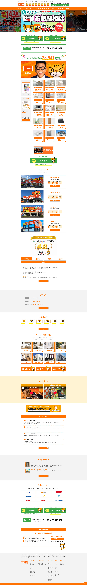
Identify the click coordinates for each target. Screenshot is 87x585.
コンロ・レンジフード (51, 576)
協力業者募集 (62, 564)
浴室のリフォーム (50, 563)
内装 (55, 568)
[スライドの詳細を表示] (43, 21)
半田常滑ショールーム (26, 259)
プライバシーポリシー (33, 575)
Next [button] (67, 21)
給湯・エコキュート (50, 579)
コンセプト (31, 563)
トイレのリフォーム (50, 564)
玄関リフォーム (50, 575)
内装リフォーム (50, 572)
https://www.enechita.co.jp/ (24, 565)
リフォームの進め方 (40, 563)
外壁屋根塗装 (49, 580)
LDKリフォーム (50, 571)
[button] (29, 87)
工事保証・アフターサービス (42, 564)
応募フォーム (57, 538)
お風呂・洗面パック (50, 567)
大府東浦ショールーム (49, 259)
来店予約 (64, 5)
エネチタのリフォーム (28, 8)
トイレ (56, 564)
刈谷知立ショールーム (60, 259)
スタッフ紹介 (32, 564)
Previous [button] (19, 21)
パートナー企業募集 (67, 8)
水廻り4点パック (50, 568)
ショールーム (59, 8)
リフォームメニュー (38, 8)
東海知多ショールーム (38, 259)
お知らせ (31, 567)
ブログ (31, 568)
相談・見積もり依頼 (56, 5)
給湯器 (56, 567)
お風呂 (56, 563)
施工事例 (45, 8)
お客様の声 (52, 8)
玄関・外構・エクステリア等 (57, 572)
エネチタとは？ (19, 8)
